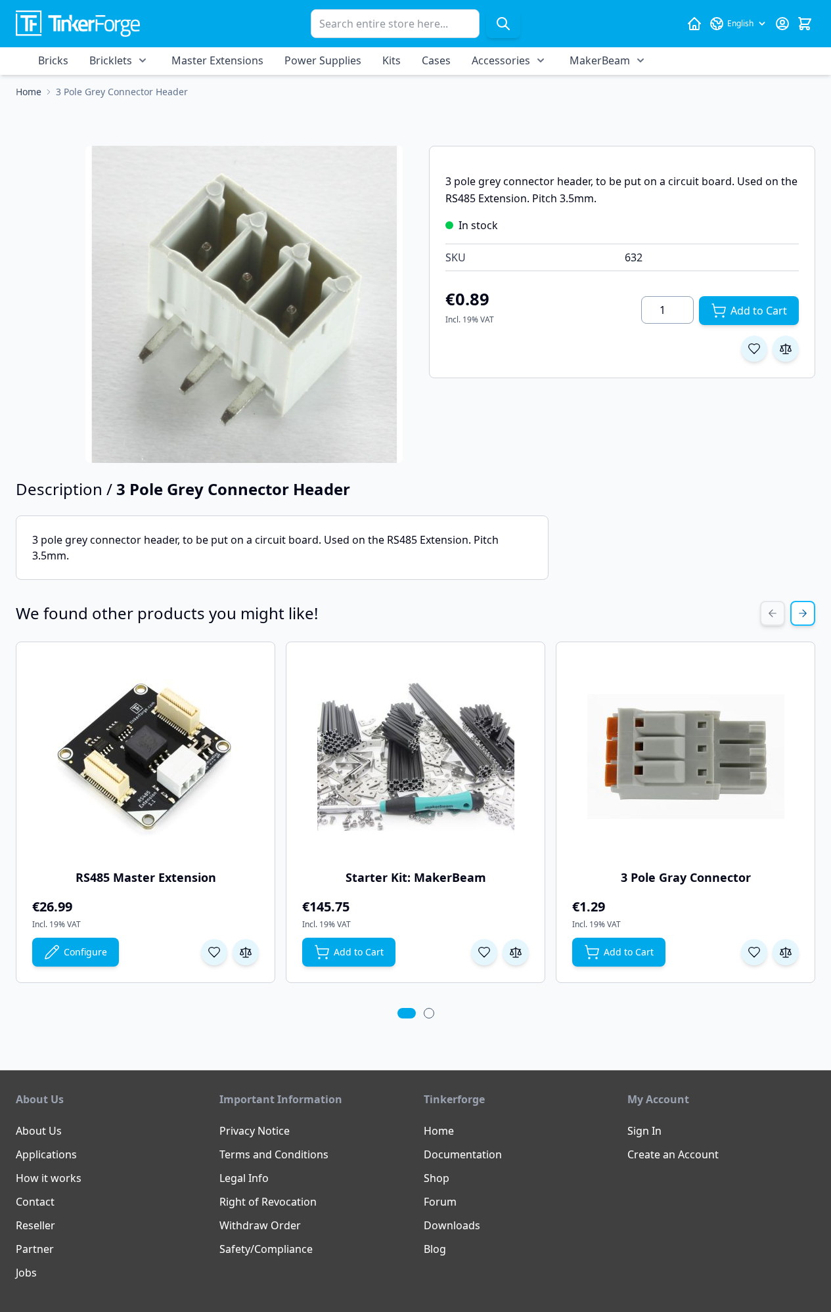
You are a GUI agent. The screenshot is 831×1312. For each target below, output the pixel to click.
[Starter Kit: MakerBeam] (415, 756)
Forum (440, 1201)
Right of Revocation (268, 1201)
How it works (48, 1178)
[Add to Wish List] (754, 349)
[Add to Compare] (786, 349)
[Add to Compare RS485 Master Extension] (246, 952)
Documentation (463, 1154)
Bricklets (110, 60)
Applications (46, 1154)
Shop (436, 1178)
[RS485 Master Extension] (145, 756)
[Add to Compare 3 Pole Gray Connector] (786, 952)
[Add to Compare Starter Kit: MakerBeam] (516, 952)
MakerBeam (600, 60)
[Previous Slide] (772, 613)
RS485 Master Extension (146, 877)
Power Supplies (322, 60)
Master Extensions (217, 60)
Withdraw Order (260, 1225)
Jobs (26, 1272)
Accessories (501, 60)
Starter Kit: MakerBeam (416, 877)
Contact (35, 1201)
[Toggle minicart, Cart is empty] (804, 23)
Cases (436, 60)
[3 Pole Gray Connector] (685, 756)
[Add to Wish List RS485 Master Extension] (214, 952)
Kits (391, 60)
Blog (435, 1249)
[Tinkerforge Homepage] (694, 23)
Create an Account (673, 1154)
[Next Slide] (802, 613)
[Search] (503, 23)
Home (439, 1131)
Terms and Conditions (273, 1154)
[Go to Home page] (78, 24)
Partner (35, 1249)
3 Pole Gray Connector (686, 877)
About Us (39, 1131)
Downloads (452, 1225)
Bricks (53, 60)
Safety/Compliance (266, 1249)
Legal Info (244, 1178)
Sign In (644, 1131)
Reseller (35, 1225)
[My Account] (782, 23)
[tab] (406, 1013)
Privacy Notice (254, 1131)
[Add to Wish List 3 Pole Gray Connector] (754, 952)
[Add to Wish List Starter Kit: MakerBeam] (484, 952)
